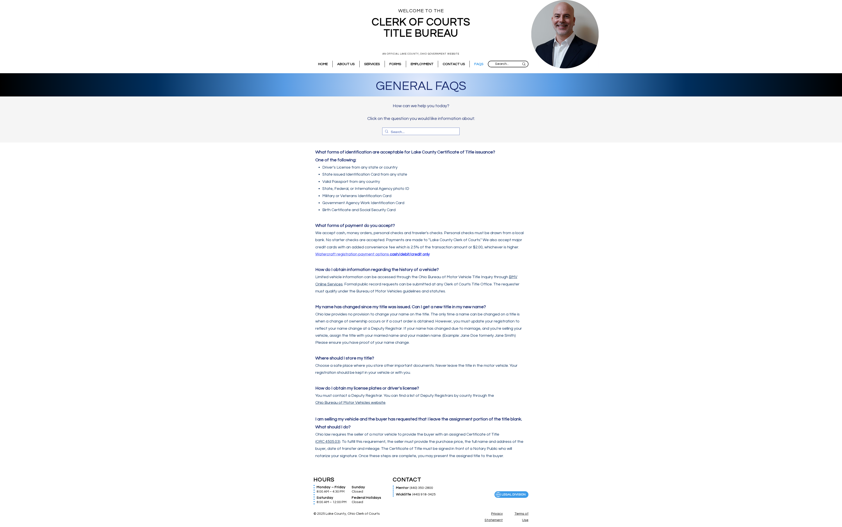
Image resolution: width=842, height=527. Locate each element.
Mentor (403, 488)
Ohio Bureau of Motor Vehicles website (350, 403)
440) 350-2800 (421, 488)
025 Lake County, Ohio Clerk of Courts (348, 513)
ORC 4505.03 (327, 442)
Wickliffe (404, 494)
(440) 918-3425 (424, 494)
